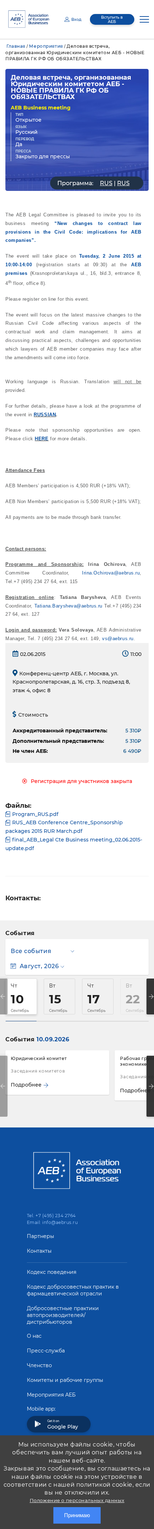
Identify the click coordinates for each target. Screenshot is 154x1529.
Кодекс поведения (51, 1272)
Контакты (39, 1251)
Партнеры (40, 1236)
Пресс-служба (46, 1350)
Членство (39, 1365)
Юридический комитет (39, 1058)
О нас (34, 1336)
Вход (76, 19)
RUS (106, 183)
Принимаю (77, 1515)
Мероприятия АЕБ (51, 1395)
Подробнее (26, 1085)
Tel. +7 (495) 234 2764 (51, 1215)
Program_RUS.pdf (35, 814)
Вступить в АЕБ (112, 19)
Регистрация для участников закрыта (81, 781)
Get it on (62, 1424)
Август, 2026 (39, 966)
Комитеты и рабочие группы (65, 1380)
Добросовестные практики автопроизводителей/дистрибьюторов (63, 1315)
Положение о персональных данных (77, 1500)
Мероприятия (46, 46)
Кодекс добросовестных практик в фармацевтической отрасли (73, 1290)
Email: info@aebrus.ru (52, 1222)
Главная (15, 46)
